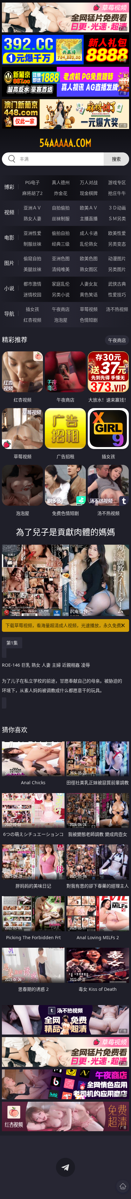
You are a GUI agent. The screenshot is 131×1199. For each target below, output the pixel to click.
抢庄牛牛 (117, 193)
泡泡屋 (60, 320)
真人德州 (61, 182)
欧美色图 (89, 258)
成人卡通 (89, 233)
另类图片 (117, 269)
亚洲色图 (61, 258)
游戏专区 (117, 182)
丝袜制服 (61, 218)
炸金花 (60, 193)
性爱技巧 (117, 295)
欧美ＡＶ (89, 208)
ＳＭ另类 (117, 218)
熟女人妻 (32, 218)
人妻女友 (89, 284)
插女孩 (32, 309)
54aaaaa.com (65, 143)
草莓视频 (89, 309)
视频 (9, 212)
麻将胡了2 (32, 193)
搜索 (116, 159)
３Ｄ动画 (117, 208)
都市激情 (32, 284)
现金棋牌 (89, 193)
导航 (9, 313)
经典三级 (61, 244)
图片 (9, 263)
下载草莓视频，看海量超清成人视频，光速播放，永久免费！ (65, 625)
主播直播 (89, 218)
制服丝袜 (32, 244)
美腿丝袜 (32, 269)
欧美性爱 (117, 233)
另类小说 (61, 295)
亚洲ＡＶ (32, 208)
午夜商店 (61, 309)
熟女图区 (89, 269)
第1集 (12, 643)
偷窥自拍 (32, 258)
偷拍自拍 (61, 233)
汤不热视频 (117, 309)
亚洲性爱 (32, 233)
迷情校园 (32, 295)
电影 (9, 237)
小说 (9, 288)
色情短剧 (89, 320)
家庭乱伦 (61, 284)
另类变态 (117, 244)
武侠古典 (117, 284)
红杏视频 (32, 320)
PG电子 (32, 182)
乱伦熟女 (89, 244)
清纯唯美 (61, 269)
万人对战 (89, 182)
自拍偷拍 (61, 208)
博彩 (9, 186)
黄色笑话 (89, 295)
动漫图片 (117, 258)
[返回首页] (122, 1186)
